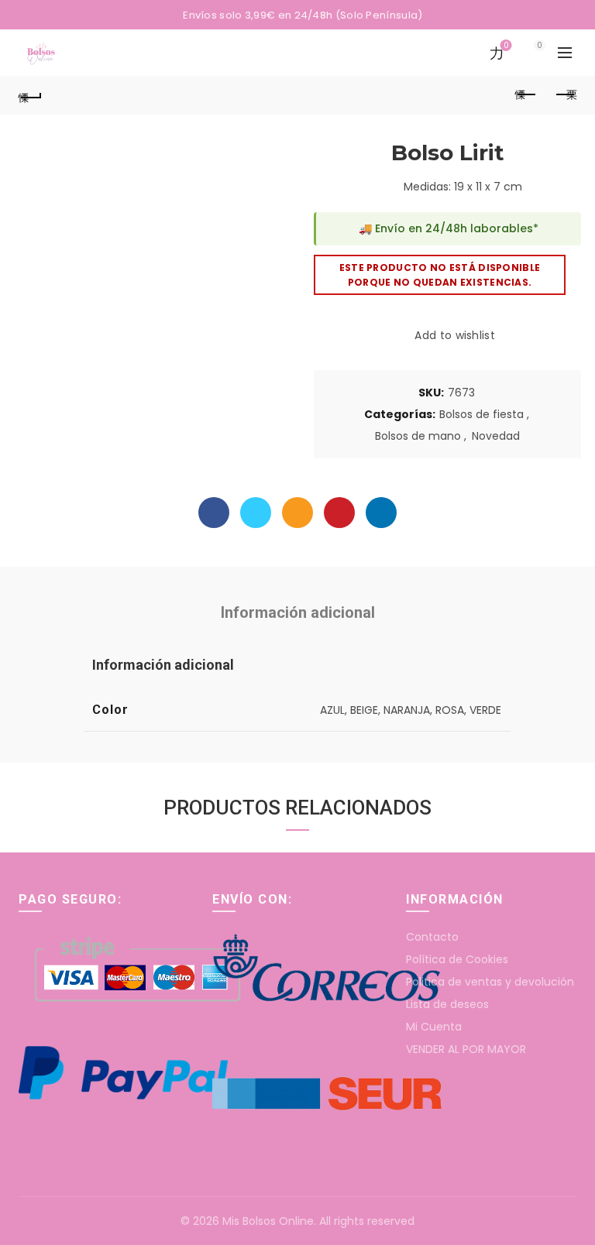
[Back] (30, 95)
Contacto (432, 937)
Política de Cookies (457, 959)
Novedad (496, 436)
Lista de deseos (447, 1004)
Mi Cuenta (434, 1026)
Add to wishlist (454, 335)
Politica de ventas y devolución (490, 981)
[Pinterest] (339, 512)
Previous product (526, 95)
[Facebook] (213, 512)
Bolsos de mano (418, 436)
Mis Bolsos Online (268, 1221)
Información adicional (298, 612)
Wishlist (506, 46)
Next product (564, 95)
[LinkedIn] (381, 512)
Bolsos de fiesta (481, 414)
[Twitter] (255, 512)
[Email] (297, 512)
